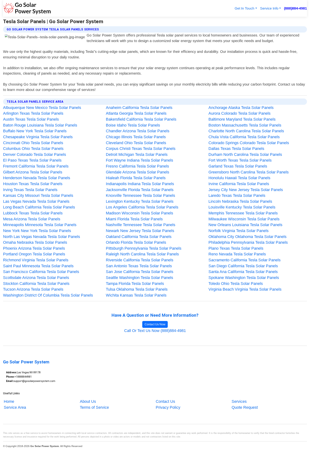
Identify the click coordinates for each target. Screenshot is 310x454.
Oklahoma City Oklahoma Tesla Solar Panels (247, 236)
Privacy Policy (168, 407)
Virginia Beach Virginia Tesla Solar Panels (244, 289)
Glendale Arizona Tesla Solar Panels (137, 172)
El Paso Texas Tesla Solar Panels (32, 160)
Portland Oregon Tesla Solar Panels (34, 254)
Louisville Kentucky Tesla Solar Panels (241, 207)
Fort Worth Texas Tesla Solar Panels (240, 160)
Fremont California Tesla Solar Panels (36, 166)
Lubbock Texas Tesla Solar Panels (33, 213)
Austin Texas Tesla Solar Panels (31, 119)
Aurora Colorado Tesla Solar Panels (239, 113)
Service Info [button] (269, 8)
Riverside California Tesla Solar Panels (139, 260)
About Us (88, 401)
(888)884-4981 (295, 8)
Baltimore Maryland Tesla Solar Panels (242, 119)
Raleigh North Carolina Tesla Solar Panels (142, 254)
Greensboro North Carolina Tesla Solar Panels (248, 172)
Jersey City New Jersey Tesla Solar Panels (245, 189)
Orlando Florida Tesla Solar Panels (136, 242)
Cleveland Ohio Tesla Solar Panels (136, 143)
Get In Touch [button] (244, 8)
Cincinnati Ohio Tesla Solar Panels (33, 143)
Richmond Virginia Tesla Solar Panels (35, 260)
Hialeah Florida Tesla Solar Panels (136, 178)
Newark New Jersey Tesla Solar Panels (140, 230)
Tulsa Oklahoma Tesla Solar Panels (137, 289)
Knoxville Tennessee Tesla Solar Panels (140, 195)
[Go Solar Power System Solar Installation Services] (27, 8)
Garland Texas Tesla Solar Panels (237, 166)
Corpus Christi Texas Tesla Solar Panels (140, 148)
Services (239, 401)
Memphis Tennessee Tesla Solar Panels (243, 213)
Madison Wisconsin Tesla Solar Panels (139, 213)
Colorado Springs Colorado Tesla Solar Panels (248, 143)
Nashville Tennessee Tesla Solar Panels (140, 225)
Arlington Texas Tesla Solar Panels (33, 113)
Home (9, 401)
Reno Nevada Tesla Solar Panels (237, 254)
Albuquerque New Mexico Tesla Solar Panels (42, 107)
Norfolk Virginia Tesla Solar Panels (238, 230)
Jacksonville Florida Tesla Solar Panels (139, 189)
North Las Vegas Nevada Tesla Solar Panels (41, 236)
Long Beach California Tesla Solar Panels (39, 207)
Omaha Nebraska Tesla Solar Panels (35, 242)
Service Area (15, 407)
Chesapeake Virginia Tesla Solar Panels (38, 137)
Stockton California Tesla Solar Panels (36, 283)
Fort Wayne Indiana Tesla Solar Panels (139, 160)
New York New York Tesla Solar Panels (37, 230)
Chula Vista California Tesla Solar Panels (244, 137)
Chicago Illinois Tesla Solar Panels (136, 137)
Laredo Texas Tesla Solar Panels (236, 195)
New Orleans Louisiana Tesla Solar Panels (245, 225)
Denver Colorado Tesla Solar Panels (34, 154)
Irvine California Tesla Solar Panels (238, 184)
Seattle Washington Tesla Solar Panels (139, 277)
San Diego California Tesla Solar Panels (243, 266)
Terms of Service (94, 407)
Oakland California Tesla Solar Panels (139, 236)
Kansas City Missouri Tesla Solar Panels (38, 195)
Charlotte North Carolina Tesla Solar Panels (246, 131)
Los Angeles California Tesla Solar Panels (142, 207)
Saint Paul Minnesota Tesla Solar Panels (38, 266)
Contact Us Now (155, 324)
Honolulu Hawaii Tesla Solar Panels (239, 178)
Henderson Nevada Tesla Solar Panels (36, 178)
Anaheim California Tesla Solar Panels (139, 107)
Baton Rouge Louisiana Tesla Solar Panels (40, 125)
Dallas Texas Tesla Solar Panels (236, 148)
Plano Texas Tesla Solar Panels (235, 248)
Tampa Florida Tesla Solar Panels (135, 283)
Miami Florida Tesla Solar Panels (134, 219)
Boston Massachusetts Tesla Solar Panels (244, 125)
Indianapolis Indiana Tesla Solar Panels (140, 184)
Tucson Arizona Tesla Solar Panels (33, 289)
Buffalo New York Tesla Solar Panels (35, 131)
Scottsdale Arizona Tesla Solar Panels (36, 277)
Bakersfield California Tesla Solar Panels (141, 119)
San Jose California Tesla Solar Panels (139, 271)
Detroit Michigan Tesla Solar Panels (137, 154)
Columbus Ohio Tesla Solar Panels (33, 148)
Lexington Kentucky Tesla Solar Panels (139, 201)
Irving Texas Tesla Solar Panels (30, 189)
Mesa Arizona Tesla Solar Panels (31, 219)
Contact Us (165, 401)
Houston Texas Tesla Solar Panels (32, 184)
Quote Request (245, 407)
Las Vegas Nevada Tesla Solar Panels (36, 201)
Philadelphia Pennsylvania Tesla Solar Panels (248, 242)
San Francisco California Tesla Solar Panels (41, 271)
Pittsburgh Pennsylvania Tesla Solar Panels (143, 248)
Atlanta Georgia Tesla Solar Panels (136, 113)
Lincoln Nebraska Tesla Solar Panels (240, 201)
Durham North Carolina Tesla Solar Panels (245, 154)
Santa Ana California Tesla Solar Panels (243, 271)
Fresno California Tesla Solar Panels (137, 166)
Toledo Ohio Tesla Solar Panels (235, 283)
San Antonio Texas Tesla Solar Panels (139, 266)
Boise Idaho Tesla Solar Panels (133, 125)
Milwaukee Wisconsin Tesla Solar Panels (244, 219)
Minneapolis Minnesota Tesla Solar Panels (39, 225)
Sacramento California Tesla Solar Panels (244, 260)
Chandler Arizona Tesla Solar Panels (137, 131)
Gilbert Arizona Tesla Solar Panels (32, 172)
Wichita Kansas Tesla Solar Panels (136, 295)
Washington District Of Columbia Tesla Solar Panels (48, 295)
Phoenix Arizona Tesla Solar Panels (34, 248)
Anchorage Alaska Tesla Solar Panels (241, 107)
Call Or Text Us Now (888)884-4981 (155, 330)
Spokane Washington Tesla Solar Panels (243, 277)
